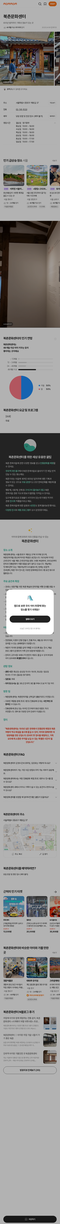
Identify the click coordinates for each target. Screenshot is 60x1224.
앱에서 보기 (30, 619)
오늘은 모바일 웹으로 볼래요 (30, 628)
